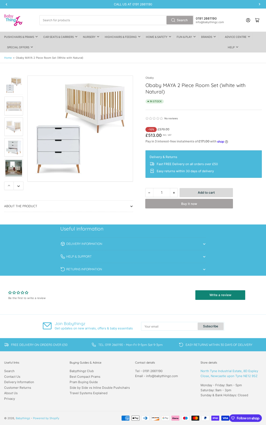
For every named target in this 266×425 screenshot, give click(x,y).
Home (8, 57)
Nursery (89, 37)
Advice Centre (235, 37)
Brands (206, 37)
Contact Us (12, 377)
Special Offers (18, 47)
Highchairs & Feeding (121, 37)
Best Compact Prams (85, 377)
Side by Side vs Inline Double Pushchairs (100, 388)
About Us (11, 393)
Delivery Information (19, 382)
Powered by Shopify (46, 418)
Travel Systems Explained (88, 393)
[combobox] (116, 20)
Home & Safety (156, 37)
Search (182, 20)
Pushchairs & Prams (19, 37)
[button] (154, 118)
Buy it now (189, 204)
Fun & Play (184, 37)
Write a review (220, 295)
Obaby (149, 77)
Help (231, 47)
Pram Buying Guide (84, 382)
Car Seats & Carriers (58, 37)
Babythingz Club (82, 371)
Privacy (9, 399)
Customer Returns (17, 388)
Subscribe (210, 326)
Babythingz (23, 418)
